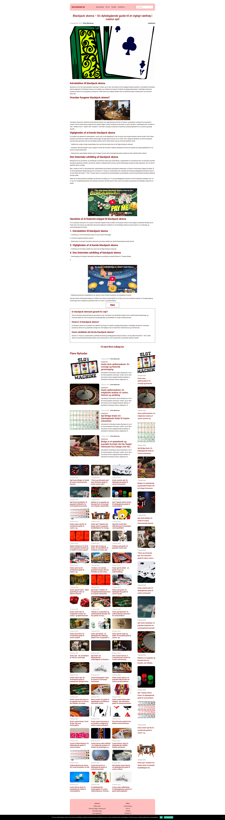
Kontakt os (121, 7)
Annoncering (100, 7)
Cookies (113, 7)
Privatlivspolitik (168, 817)
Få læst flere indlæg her (112, 346)
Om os (108, 7)
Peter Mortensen (88, 23)
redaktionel (151, 23)
